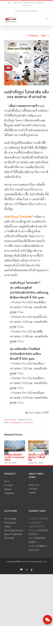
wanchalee (11, 420)
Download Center (13, 530)
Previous (33, 35)
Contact (33, 488)
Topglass (9, 492)
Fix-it (7, 481)
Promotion (10, 522)
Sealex (8, 489)
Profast (8, 485)
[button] (6, 452)
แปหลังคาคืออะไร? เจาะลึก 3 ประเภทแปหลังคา (14, 457)
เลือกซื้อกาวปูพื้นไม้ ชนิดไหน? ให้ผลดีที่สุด (37, 457)
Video (7, 526)
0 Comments (27, 422)
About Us (34, 484)
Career (32, 492)
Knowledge (15, 422)
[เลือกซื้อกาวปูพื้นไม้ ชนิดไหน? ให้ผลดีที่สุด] (38, 441)
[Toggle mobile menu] (47, 18)
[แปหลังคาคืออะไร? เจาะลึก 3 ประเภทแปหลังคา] (14, 441)
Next (43, 35)
